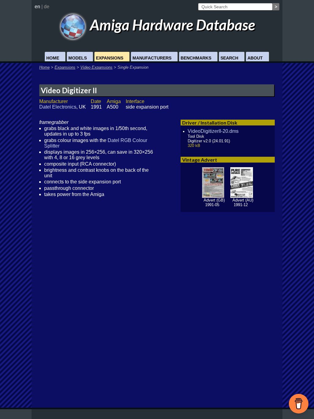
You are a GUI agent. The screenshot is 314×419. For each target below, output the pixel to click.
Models (77, 58)
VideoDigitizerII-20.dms (213, 131)
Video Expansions (96, 67)
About (255, 58)
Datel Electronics (57, 107)
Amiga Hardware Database (171, 24)
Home (52, 58)
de (46, 6)
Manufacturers (151, 58)
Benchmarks (196, 58)
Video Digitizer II (69, 90)
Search (229, 58)
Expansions (109, 58)
